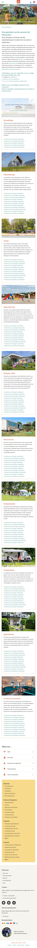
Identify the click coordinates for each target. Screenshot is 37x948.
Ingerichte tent (9, 307)
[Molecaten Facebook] (3, 903)
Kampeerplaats (9, 504)
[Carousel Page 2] (15, 169)
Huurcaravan (9, 439)
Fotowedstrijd (7, 880)
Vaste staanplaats (12, 774)
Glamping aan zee (9, 852)
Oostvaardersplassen (13, 69)
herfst (15, 77)
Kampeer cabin (9, 373)
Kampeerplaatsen (10, 812)
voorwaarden (20, 945)
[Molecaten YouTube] (14, 903)
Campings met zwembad (11, 849)
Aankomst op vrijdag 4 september (13, 199)
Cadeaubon (8, 788)
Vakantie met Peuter (10, 847)
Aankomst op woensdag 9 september (14, 207)
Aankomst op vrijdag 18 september (14, 143)
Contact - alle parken (9, 895)
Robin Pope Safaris (10, 793)
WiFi (8, 752)
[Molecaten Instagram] (9, 903)
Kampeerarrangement (14, 763)
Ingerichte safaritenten (11, 807)
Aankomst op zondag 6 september (13, 532)
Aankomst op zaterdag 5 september (14, 139)
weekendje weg (13, 63)
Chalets (7, 805)
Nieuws (5, 878)
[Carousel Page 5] (20, 169)
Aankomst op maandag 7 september (14, 203)
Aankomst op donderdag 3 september (14, 197)
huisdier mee (22, 59)
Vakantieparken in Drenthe (12, 833)
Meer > (7, 838)
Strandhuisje (8, 120)
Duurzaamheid (7, 875)
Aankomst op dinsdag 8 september (13, 205)
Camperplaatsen (9, 814)
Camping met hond (10, 826)
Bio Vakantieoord (9, 796)
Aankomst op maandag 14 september (14, 725)
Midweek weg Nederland (12, 823)
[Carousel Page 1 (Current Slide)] (13, 169)
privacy (9, 945)
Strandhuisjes (8, 810)
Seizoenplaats (11, 769)
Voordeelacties (9, 786)
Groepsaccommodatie (12, 698)
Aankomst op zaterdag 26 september (14, 147)
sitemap (27, 945)
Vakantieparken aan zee (11, 828)
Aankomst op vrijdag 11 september (14, 211)
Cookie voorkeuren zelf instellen (18, 110)
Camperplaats (9, 570)
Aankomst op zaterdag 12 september (14, 141)
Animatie (10, 757)
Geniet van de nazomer (11, 854)
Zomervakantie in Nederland (13, 845)
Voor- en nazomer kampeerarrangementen (15, 81)
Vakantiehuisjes (9, 802)
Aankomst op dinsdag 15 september (14, 727)
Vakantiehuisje (9, 175)
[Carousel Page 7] (23, 169)
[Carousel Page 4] (18, 169)
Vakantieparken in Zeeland (12, 836)
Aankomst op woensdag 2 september (14, 195)
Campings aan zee (10, 831)
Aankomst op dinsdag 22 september (14, 733)
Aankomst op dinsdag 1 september (13, 193)
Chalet (6, 241)
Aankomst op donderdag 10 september (15, 209)
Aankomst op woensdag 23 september (14, 735)
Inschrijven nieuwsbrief (9, 898)
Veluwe (4, 69)
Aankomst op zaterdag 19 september (14, 145)
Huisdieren (8, 791)
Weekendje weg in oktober (12, 857)
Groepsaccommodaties (11, 817)
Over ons (5, 873)
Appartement (9, 634)
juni (10, 77)
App (4, 883)
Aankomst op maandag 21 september (14, 731)
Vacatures (6, 916)
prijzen (14, 945)
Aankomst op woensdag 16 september (14, 729)
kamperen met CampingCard (11, 79)
